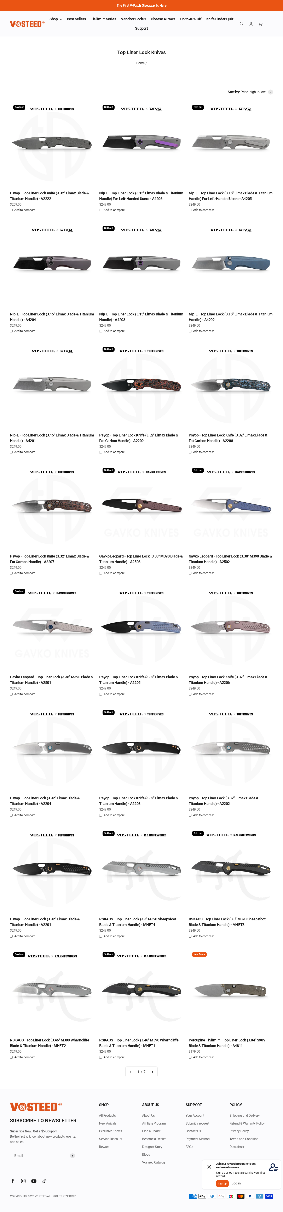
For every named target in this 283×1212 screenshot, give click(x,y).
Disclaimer (237, 1147)
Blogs (146, 1154)
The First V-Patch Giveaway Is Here (141, 5)
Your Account (195, 1115)
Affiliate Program (154, 1123)
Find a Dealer (151, 1131)
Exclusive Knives (110, 1131)
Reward (104, 1147)
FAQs (189, 1147)
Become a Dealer (154, 1139)
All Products (107, 1115)
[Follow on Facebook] (13, 1181)
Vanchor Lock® (133, 19)
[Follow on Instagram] (23, 1181)
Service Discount (110, 1139)
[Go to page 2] (152, 1072)
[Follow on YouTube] (34, 1181)
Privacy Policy (239, 1131)
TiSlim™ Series (103, 19)
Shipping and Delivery (245, 1115)
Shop (54, 19)
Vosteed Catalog (153, 1162)
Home (140, 63)
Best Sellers (76, 19)
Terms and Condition (244, 1139)
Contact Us (193, 1131)
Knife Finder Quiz (219, 19)
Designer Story (152, 1147)
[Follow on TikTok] (44, 1181)
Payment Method (197, 1139)
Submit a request (197, 1123)
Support (141, 28)
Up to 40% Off (190, 19)
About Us (148, 1115)
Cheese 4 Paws (163, 19)
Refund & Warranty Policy (247, 1123)
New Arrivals (107, 1123)
